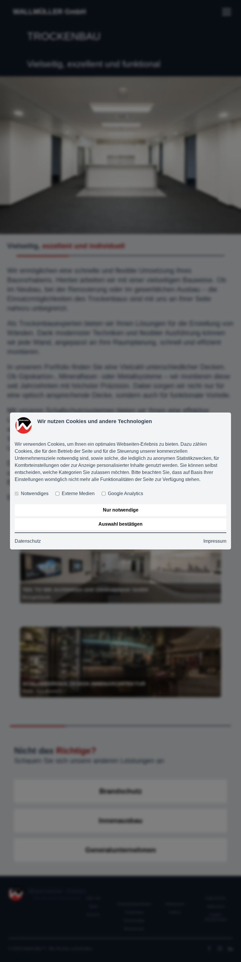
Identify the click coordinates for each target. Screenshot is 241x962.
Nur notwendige (120, 509)
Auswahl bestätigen (120, 524)
